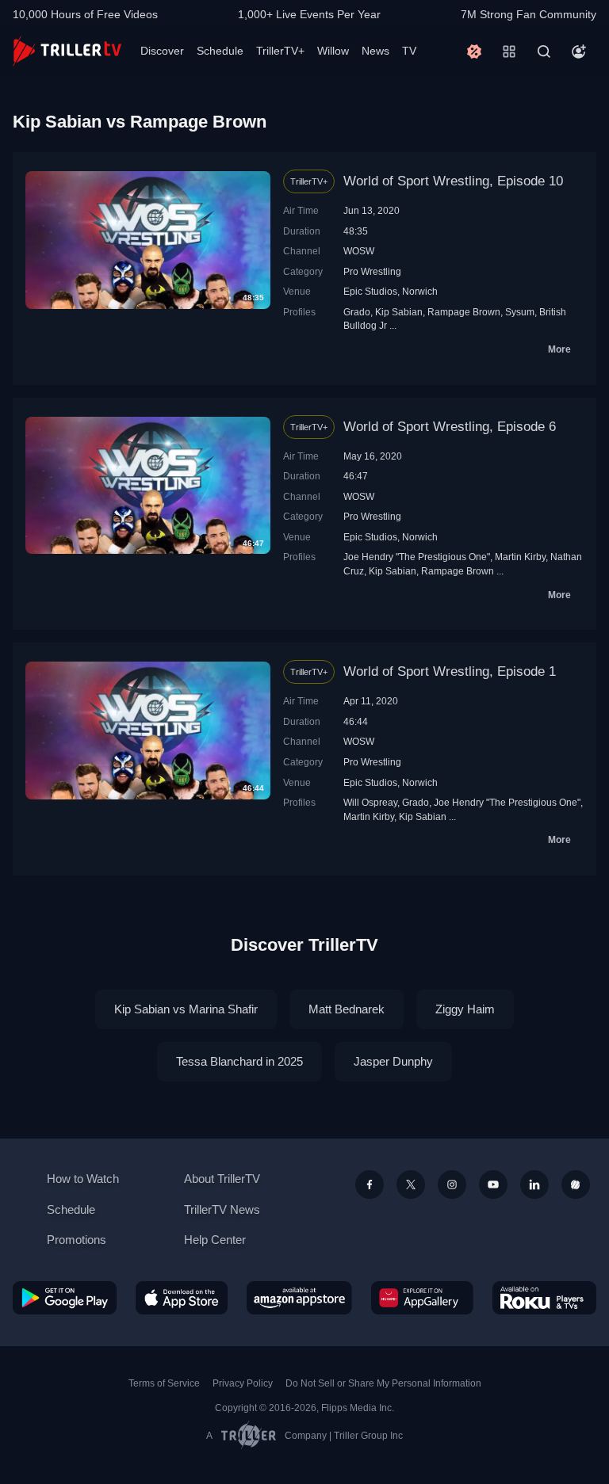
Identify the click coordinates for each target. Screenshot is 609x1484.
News (375, 50)
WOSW (358, 251)
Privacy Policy (243, 1383)
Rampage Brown (463, 312)
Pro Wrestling (372, 271)
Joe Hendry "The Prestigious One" (416, 556)
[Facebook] (369, 1184)
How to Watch (83, 1178)
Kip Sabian (399, 312)
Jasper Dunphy (393, 1061)
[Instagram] (452, 1184)
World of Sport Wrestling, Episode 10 (453, 181)
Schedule (220, 50)
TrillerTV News (222, 1209)
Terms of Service (164, 1383)
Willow (333, 50)
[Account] (578, 51)
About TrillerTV (222, 1178)
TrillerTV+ (280, 50)
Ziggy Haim (465, 1009)
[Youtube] (493, 1184)
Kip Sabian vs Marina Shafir (186, 1009)
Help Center (215, 1239)
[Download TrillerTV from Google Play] (65, 1297)
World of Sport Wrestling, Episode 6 (449, 426)
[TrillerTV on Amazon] (299, 1297)
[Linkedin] (534, 1184)
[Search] (544, 51)
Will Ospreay (370, 802)
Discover (162, 50)
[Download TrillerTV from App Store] (182, 1297)
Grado (356, 312)
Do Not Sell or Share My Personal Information (383, 1383)
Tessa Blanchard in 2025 (239, 1061)
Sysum (519, 312)
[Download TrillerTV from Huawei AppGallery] (422, 1297)
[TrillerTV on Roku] (544, 1297)
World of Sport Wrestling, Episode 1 (449, 671)
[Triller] (575, 1184)
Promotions (76, 1239)
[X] (410, 1184)
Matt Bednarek (346, 1009)
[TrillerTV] (67, 51)
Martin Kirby (520, 556)
